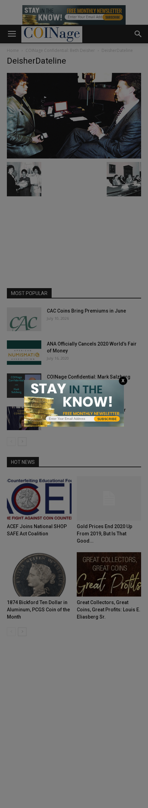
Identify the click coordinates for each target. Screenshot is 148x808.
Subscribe (107, 419)
